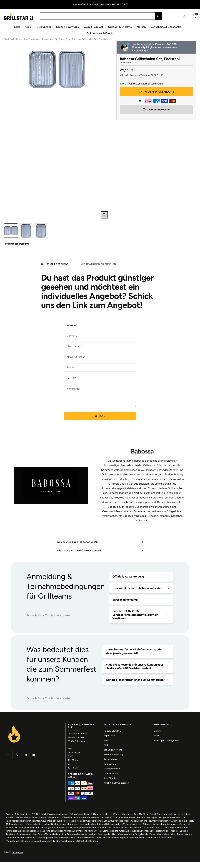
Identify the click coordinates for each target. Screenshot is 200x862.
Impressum (109, 735)
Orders (157, 731)
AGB (106, 740)
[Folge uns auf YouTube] (34, 755)
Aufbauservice (111, 773)
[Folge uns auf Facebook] (8, 755)
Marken (141, 26)
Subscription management (167, 740)
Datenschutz (110, 764)
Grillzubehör (43, 26)
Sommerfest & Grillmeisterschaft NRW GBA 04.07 (100, 4)
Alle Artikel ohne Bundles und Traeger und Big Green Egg (40, 39)
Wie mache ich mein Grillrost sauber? (79, 550)
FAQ (106, 745)
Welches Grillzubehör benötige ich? (78, 541)
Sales (17, 26)
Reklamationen (111, 759)
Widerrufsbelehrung (113, 754)
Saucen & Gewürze (67, 26)
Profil (156, 735)
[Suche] (158, 16)
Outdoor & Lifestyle (120, 26)
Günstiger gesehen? (54, 264)
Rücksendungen (112, 768)
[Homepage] (14, 725)
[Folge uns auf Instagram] (25, 755)
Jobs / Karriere (111, 778)
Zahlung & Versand (113, 749)
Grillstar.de (17, 852)
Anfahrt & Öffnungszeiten (116, 783)
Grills (28, 26)
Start (6, 39)
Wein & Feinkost (93, 26)
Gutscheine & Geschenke (166, 26)
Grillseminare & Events (100, 33)
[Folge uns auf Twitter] (16, 755)
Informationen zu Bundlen (98, 264)
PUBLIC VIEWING (112, 731)
